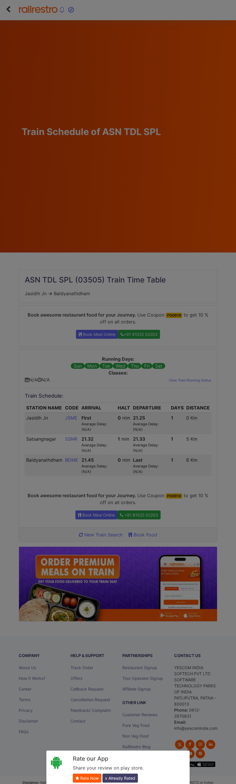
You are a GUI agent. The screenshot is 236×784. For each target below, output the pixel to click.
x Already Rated (120, 778)
